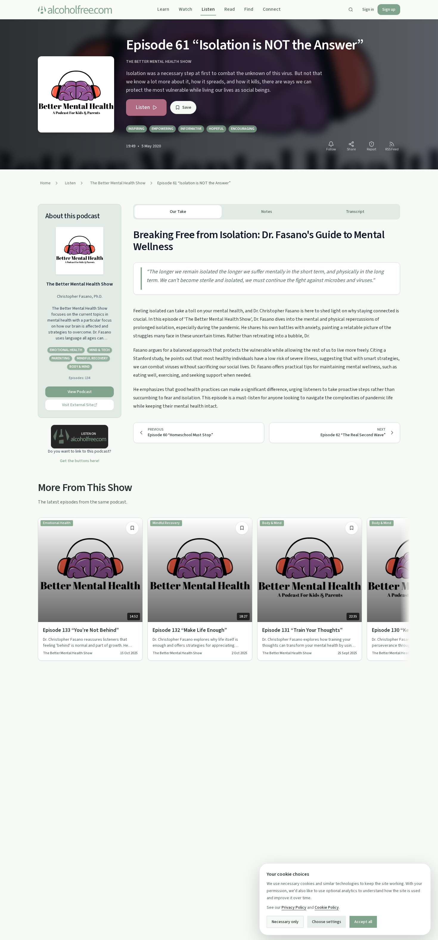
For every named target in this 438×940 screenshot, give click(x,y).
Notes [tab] (266, 212)
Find (248, 9)
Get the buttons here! (79, 461)
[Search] (350, 9)
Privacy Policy (294, 908)
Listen (208, 9)
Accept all (363, 922)
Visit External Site (78, 405)
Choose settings (326, 922)
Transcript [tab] (355, 212)
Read (229, 9)
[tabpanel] (266, 314)
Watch (185, 9)
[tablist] (266, 211)
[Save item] (132, 527)
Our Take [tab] (178, 212)
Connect (272, 9)
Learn (163, 9)
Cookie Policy (327, 908)
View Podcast (80, 392)
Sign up (388, 10)
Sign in (368, 10)
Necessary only (285, 922)
